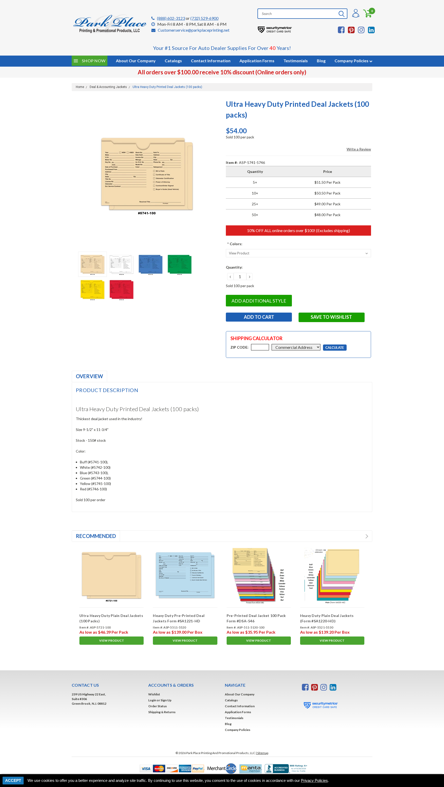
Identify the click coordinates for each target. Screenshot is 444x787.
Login (152, 700)
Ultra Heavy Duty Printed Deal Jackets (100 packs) (167, 87)
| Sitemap (262, 753)
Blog (321, 60)
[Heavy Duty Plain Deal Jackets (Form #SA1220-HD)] (332, 575)
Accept (13, 780)
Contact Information (210, 60)
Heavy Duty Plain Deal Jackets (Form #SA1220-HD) (327, 618)
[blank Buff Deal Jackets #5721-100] (111, 575)
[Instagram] (361, 30)
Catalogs (173, 60)
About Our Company (239, 694)
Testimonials (295, 60)
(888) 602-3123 (171, 18)
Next (215, 174)
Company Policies (352, 60)
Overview (89, 376)
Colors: (234, 244)
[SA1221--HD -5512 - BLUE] (185, 575)
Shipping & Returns (161, 712)
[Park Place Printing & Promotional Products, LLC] (110, 24)
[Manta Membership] (249, 768)
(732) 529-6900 (204, 18)
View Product (111, 640)
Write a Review (359, 149)
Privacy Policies (314, 780)
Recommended (96, 536)
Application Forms (256, 60)
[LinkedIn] (371, 30)
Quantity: (234, 267)
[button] (171, 768)
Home (80, 87)
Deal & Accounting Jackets (108, 87)
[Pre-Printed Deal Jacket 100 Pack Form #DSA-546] (259, 575)
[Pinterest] (351, 30)
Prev (361, 536)
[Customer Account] (355, 13)
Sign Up (166, 700)
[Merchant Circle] (221, 768)
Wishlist (154, 694)
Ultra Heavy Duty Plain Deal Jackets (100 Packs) (111, 618)
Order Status (157, 706)
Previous (78, 174)
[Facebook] (341, 30)
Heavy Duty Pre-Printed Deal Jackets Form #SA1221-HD (179, 618)
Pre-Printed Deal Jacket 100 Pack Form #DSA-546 (256, 618)
